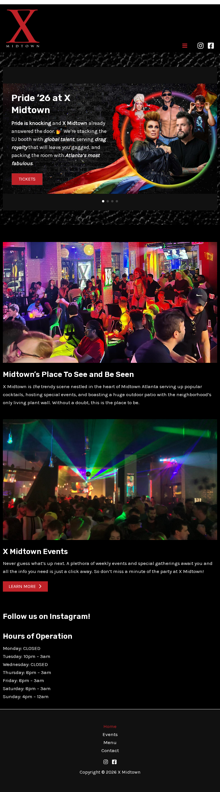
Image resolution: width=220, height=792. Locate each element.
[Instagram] (200, 45)
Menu (110, 742)
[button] (103, 201)
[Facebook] (210, 45)
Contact (110, 750)
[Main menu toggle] (185, 45)
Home (110, 726)
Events (110, 734)
